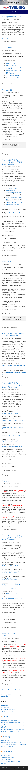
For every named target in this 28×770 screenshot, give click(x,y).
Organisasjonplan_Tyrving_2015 (10, 441)
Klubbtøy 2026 (5, 740)
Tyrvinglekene (7, 751)
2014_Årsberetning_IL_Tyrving (10, 413)
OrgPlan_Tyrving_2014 (11, 593)
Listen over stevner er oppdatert (10, 720)
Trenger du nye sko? (7, 759)
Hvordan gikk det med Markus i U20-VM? (12, 729)
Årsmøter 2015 (8, 481)
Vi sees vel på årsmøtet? (12, 48)
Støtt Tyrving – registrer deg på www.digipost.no (13, 335)
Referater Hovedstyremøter (8, 709)
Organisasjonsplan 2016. (12, 206)
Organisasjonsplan (11, 79)
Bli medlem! (4, 705)
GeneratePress (22, 768)
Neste (19, 690)
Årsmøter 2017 (8, 90)
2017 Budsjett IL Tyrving (12, 75)
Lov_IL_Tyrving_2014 (14, 213)
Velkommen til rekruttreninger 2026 (11, 742)
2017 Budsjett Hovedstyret (13, 74)
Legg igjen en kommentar (10, 41)
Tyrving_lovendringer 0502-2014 (11, 585)
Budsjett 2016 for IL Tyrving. (13, 204)
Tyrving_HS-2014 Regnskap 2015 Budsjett (13, 420)
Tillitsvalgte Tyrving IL (7, 711)
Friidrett (10, 695)
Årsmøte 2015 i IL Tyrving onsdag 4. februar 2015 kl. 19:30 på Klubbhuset (12, 385)
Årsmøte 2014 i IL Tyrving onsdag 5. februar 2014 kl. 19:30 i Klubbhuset (12, 538)
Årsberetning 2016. (11, 65)
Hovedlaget (4, 695)
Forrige (4, 690)
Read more (5, 38)
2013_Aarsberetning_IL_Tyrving (10, 566)
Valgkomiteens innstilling (12, 77)
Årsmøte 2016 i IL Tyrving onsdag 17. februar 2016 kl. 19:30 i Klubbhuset (12, 162)
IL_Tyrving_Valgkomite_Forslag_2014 (12, 598)
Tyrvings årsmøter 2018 (11, 17)
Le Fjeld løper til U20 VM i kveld (10, 732)
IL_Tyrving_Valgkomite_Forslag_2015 (12, 446)
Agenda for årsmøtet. (11, 188)
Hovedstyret (14, 2)
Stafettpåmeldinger (6, 755)
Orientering (16, 695)
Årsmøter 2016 (8, 262)
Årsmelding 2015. (10, 190)
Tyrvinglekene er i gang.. (8, 757)
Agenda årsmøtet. (10, 63)
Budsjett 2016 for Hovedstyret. (14, 202)
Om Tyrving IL (5, 707)
